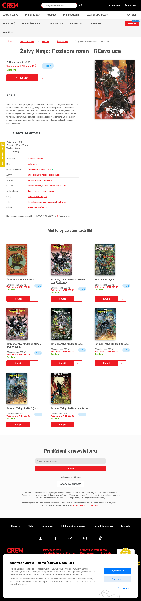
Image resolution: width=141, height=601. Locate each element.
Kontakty (125, 526)
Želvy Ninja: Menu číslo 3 (20, 279)
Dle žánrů (9, 23)
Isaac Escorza (34, 191)
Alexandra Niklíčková (37, 207)
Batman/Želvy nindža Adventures (69, 408)
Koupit (24, 77)
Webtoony (76, 23)
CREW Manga (55, 23)
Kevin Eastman (34, 180)
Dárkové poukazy (97, 15)
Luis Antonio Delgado (37, 196)
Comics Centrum (36, 158)
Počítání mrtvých (104, 279)
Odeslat (71, 468)
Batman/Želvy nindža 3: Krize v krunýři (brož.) (68, 281)
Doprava (15, 526)
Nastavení (117, 579)
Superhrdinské (34, 175)
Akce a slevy (10, 15)
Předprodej (32, 15)
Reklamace (47, 526)
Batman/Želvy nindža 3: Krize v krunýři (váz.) (23, 345)
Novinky (51, 15)
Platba (31, 526)
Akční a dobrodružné (51, 175)
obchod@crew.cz (70, 484)
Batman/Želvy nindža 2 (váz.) (23, 408)
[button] (7, 32)
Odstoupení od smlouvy (73, 526)
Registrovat (131, 5)
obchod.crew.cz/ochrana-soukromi (85, 505)
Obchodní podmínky (103, 526)
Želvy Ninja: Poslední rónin (39, 169)
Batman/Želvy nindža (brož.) (67, 344)
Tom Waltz (47, 180)
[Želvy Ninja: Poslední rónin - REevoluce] (115, 89)
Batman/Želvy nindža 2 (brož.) (112, 344)
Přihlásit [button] (115, 5)
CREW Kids (95, 23)
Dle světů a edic (31, 23)
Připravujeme (71, 15)
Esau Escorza (48, 186)
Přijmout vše (117, 570)
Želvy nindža (33, 164)
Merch (133, 23)
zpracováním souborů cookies (60, 578)
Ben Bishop (61, 186)
